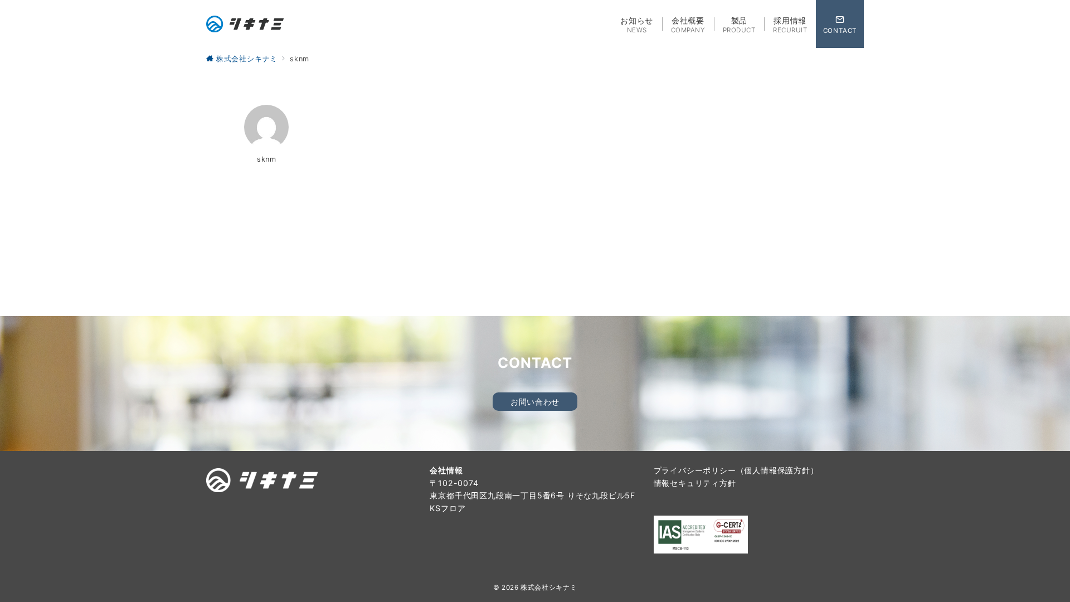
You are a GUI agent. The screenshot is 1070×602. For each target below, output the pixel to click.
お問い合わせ (534, 401)
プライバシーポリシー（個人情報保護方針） (736, 470)
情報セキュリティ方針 (695, 483)
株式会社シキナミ (549, 587)
